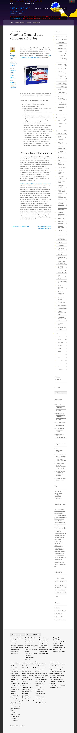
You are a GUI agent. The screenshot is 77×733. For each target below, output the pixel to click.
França (59, 348)
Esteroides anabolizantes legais (13, 57)
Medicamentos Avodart (17, 647)
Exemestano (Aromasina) (56, 677)
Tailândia (60, 369)
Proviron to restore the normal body (13, 84)
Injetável (60, 123)
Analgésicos (61, 107)
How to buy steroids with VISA (21, 226)
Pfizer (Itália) (61, 245)
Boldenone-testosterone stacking (59, 450)
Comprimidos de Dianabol (29, 642)
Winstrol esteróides (44, 639)
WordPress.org (58, 498)
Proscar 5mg (28, 639)
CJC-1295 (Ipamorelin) (41, 679)
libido (63, 539)
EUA (59, 366)
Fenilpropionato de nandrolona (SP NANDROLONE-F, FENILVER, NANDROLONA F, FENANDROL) (40, 686)
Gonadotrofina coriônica (45, 649)
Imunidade (60, 45)
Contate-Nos (37, 1)
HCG (61, 535)
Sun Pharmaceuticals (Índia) (62, 277)
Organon (60, 242)
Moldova (60, 360)
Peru (59, 363)
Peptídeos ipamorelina (59, 651)
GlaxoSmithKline (59, 533)
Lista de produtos (20, 1)
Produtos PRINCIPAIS (33, 634)
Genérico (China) (62, 133)
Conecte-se (38, 8)
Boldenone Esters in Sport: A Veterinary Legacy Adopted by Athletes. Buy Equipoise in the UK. (61, 457)
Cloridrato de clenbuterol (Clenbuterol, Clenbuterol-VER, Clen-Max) (58, 681)
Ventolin (60, 564)
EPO (60, 524)
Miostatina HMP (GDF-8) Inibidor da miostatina (16, 685)
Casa (11, 1)
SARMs (59, 89)
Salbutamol (63, 551)
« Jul (57, 596)
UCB (59, 160)
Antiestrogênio (62, 71)
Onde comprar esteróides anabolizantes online (44, 227)
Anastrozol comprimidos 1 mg (31, 646)
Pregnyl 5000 (56, 637)
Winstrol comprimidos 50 (59, 641)
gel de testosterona (58, 559)
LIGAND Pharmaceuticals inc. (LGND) (62, 138)
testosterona (62, 557)
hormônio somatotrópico (59, 555)
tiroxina (63, 562)
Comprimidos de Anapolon (29, 658)
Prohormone (61, 42)
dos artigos (58, 493)
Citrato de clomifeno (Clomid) (57, 664)
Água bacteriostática (58, 649)
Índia (59, 354)
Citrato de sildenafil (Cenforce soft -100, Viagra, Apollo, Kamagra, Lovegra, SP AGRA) (16, 673)
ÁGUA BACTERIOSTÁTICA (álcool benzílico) (40, 664)
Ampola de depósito (30, 637)
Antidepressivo (62, 48)
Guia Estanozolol (43, 653)
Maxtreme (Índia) (62, 308)
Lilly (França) (61, 235)
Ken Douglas (59, 413)
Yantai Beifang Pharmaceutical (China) (62, 319)
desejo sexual (59, 553)
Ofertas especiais (60, 114)
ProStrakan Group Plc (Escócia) (61, 287)
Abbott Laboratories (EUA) (61, 172)
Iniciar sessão (58, 491)
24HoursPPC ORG (20, 8)
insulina (61, 537)
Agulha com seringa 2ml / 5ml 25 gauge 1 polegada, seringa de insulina (41, 675)
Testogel (56, 557)
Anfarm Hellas (57, 513)
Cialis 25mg (28, 655)
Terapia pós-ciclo (62, 86)
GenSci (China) (61, 218)
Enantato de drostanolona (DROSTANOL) (26, 695)
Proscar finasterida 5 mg (17, 637)
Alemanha (60, 342)
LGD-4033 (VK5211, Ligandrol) (58, 685)
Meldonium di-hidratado (17, 645)
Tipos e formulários (61, 117)
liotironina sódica (58, 541)
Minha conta (59, 616)
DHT (64, 522)
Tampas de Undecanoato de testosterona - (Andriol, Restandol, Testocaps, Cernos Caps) (28, 673)
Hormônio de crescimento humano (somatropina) (63, 56)
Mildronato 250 (43, 651)
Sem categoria (59, 36)
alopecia (56, 511)
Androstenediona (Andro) (26, 684)
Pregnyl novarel (15, 649)
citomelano (61, 522)
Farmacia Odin (61, 167)
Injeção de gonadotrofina (59, 647)
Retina (59, 551)
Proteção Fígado (62, 68)
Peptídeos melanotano (59, 643)
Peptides (60, 51)
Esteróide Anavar (15, 651)
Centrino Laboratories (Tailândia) (61, 293)
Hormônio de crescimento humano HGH (61, 98)
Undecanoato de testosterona (43, 646)
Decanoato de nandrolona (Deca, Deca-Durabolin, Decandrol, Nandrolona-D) (15, 716)
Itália (59, 357)
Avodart (60, 517)
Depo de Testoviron (16, 643)
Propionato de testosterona (14, 640)
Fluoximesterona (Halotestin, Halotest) (40, 698)
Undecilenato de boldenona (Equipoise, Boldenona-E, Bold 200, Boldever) (15, 693)
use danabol (13, 87)
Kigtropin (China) (62, 305)
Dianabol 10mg (57, 639)
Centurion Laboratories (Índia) (61, 214)
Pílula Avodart (14, 653)
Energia (60, 110)
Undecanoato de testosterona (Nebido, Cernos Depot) (28, 664)
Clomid (59, 520)
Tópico (59, 126)
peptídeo (59, 548)
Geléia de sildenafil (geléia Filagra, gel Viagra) (15, 708)
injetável (57, 537)
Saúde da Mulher (62, 83)
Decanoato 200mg (58, 645)
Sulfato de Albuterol (60, 509)
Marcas (58, 130)
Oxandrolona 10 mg (44, 637)
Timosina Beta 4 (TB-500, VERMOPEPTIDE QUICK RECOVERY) (28, 689)
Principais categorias (18, 634)
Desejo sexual (63, 78)
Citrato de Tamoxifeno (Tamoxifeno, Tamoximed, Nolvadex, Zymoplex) (56, 667)
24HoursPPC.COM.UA (16, 18)
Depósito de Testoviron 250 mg (31, 650)
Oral (59, 120)
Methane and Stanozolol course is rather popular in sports (35, 183)
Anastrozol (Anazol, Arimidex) (40, 694)
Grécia (59, 351)
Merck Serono (61, 302)
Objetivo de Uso (60, 39)
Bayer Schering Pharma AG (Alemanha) (61, 203)
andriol (63, 511)
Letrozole (59, 539)
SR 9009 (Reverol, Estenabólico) (15, 680)
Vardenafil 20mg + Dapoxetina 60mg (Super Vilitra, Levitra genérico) (16, 701)
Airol (55, 509)
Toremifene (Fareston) (55, 687)
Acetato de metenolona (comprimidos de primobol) (41, 669)
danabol (12, 74)
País (57, 333)
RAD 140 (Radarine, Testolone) (27, 680)
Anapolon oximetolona (31, 653)
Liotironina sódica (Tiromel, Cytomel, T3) (41, 701)
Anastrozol (60, 511)
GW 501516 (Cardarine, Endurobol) (28, 699)
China (59, 339)
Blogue (29, 1)
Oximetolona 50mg (44, 643)
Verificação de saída (61, 610)
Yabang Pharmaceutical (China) (62, 312)
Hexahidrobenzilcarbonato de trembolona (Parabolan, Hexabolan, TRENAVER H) (57, 673)
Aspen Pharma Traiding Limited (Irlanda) (62, 191)
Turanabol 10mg (43, 641)
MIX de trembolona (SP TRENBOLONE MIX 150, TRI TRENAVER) (16, 664)
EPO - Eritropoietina (55, 662)
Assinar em (45, 8)
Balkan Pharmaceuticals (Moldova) (62, 197)
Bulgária (60, 345)
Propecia (56, 551)
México (60, 336)
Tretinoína (56, 564)
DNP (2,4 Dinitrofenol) (28, 667)
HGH (63, 535)
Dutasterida (57, 524)
